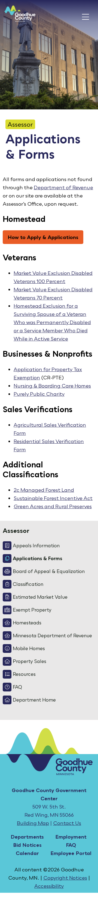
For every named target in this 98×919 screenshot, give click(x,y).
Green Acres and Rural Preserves (53, 506)
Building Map (33, 823)
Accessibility (49, 886)
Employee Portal (70, 853)
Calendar (27, 853)
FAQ (71, 845)
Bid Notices (27, 845)
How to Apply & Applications (43, 237)
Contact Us (67, 823)
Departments (27, 837)
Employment (71, 837)
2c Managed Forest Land (44, 490)
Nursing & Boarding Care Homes (52, 386)
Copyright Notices (65, 878)
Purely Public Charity (39, 394)
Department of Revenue (63, 187)
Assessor (20, 124)
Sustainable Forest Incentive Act (53, 498)
